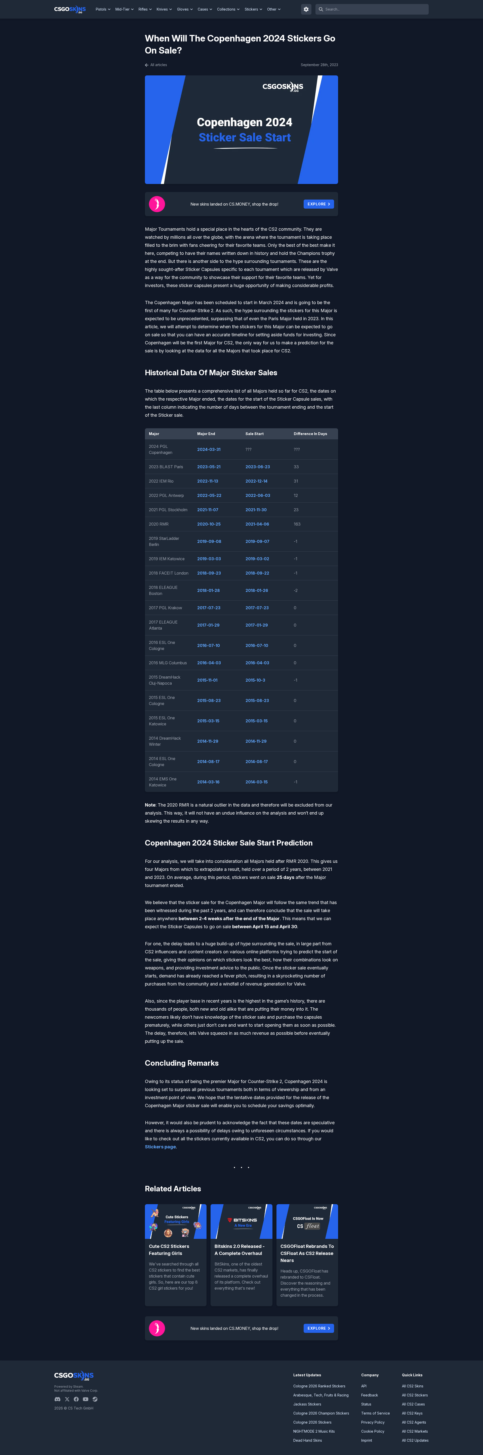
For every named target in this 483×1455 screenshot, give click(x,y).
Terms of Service (375, 1413)
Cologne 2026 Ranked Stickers (319, 1386)
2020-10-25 (209, 524)
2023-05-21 (208, 466)
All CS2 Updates (415, 1440)
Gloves (183, 9)
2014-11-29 (207, 741)
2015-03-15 (208, 720)
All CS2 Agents (414, 1422)
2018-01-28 (208, 590)
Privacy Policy (373, 1422)
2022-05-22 (209, 495)
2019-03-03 (209, 558)
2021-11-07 (207, 509)
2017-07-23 (208, 607)
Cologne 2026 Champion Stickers (321, 1413)
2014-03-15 (257, 781)
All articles (158, 65)
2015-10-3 (255, 680)
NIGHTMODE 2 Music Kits (314, 1431)
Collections (226, 9)
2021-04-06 (257, 524)
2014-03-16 (208, 781)
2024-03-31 (208, 449)
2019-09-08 (209, 541)
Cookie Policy (372, 1431)
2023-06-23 (258, 466)
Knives (162, 9)
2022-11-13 (207, 481)
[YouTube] (88, 1399)
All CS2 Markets (415, 1431)
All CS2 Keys (412, 1413)
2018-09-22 (257, 573)
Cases (203, 9)
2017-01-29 (208, 625)
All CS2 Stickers (415, 1395)
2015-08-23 (209, 700)
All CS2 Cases (413, 1404)
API (364, 1386)
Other (271, 9)
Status (366, 1404)
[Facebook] (78, 1399)
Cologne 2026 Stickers (312, 1422)
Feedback (369, 1395)
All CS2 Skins (412, 1386)
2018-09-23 (209, 573)
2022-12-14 (256, 481)
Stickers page (160, 1146)
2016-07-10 (208, 645)
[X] (69, 1399)
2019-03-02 (257, 558)
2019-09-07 (257, 541)
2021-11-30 (256, 509)
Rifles (143, 9)
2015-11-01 (207, 680)
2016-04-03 (209, 662)
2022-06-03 (258, 495)
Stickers (251, 9)
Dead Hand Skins (307, 1440)
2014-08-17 (208, 761)
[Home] (74, 9)
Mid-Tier (122, 9)
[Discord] (59, 1399)
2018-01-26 (257, 590)
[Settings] (306, 9)
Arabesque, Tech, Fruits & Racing (321, 1395)
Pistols (101, 9)
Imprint (366, 1440)
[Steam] (97, 1399)
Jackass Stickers (307, 1404)
